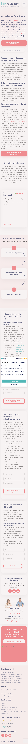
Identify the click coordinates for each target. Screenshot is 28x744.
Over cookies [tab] (14, 362)
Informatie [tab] (22, 362)
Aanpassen (14, 384)
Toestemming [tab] (5, 362)
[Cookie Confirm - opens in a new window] (21, 359)
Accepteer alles (14, 381)
